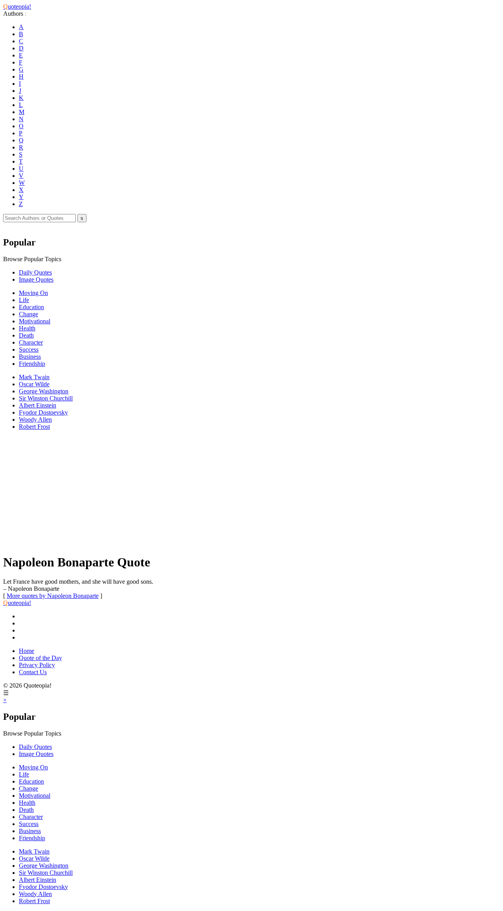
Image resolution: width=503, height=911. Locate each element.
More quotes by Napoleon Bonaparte (53, 595)
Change (28, 314)
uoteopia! (17, 6)
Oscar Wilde (34, 384)
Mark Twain (34, 377)
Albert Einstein (37, 405)
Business (30, 356)
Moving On (33, 293)
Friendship (32, 363)
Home (26, 650)
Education (31, 307)
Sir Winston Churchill (46, 398)
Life (24, 300)
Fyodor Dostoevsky (43, 412)
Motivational (34, 321)
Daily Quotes (35, 272)
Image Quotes (36, 279)
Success (29, 349)
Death (26, 335)
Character (31, 342)
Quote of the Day (40, 658)
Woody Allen (35, 419)
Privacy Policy (37, 665)
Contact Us (33, 672)
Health (27, 328)
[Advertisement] (239, 492)
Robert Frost (34, 426)
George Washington (43, 391)
